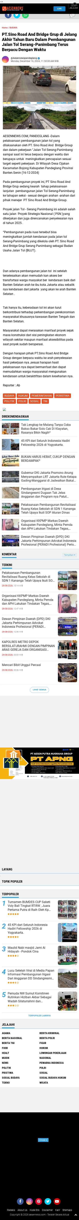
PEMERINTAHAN (42, 395)
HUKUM (23, 395)
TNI (45, 401)
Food (5, 1047)
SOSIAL (34, 401)
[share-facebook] (8, 15)
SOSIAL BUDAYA (11, 1077)
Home (5, 27)
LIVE (59, 8)
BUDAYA (13, 27)
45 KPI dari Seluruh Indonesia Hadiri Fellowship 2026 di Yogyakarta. (28, 929)
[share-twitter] (16, 15)
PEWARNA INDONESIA (52, 1062)
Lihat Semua (39, 689)
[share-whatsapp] (25, 15)
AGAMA (6, 1033)
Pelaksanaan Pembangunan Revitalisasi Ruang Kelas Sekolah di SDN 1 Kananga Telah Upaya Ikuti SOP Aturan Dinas (28, 577)
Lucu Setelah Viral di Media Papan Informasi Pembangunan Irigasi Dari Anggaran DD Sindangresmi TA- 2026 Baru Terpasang (31, 975)
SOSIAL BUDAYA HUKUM (53, 1077)
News (5, 1062)
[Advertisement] (39, 724)
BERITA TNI (8, 1043)
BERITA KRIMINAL (49, 1033)
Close (43, 1140)
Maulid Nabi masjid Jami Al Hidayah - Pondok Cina (26, 949)
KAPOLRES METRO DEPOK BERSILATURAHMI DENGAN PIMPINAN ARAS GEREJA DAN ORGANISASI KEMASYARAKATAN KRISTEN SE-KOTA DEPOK (28, 646)
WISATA (44, 1082)
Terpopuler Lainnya (39, 1015)
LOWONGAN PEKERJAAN (53, 1052)
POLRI (22, 401)
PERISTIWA (62, 395)
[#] (39, 763)
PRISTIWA (7, 1072)
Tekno (6, 1082)
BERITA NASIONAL (12, 1038)
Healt (5, 1052)
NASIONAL (45, 1057)
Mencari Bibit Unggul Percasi (21, 665)
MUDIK (5, 1057)
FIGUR (43, 1043)
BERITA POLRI (47, 1038)
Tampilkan (69, 555)
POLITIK (9, 401)
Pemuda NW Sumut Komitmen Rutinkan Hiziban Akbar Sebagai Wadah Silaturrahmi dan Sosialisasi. (29, 997)
